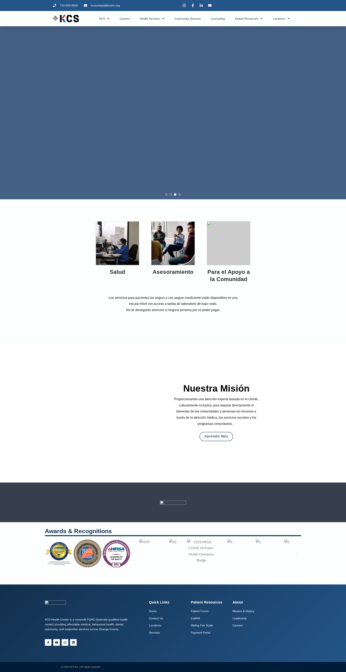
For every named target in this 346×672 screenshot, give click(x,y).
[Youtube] (56, 642)
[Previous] (12, 112)
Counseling (218, 18)
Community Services (188, 18)
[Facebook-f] (48, 642)
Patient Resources (246, 18)
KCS (102, 18)
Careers (125, 18)
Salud (117, 272)
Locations (279, 18)
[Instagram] (65, 642)
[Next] (334, 112)
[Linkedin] (73, 642)
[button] (49, 553)
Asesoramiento (173, 272)
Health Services (150, 18)
